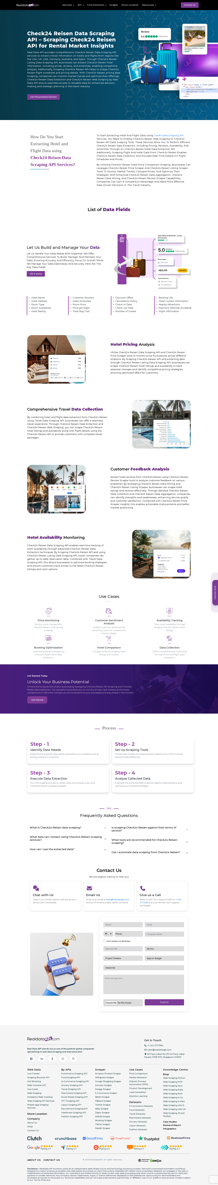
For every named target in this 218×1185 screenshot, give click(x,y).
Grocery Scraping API (72, 1085)
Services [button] (67, 5)
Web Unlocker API (36, 1085)
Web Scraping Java (172, 1086)
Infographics (169, 1129)
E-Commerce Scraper (106, 1093)
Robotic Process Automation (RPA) (138, 1083)
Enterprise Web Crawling (39, 1097)
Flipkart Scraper (103, 1101)
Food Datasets (137, 1110)
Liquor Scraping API (71, 1105)
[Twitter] (31, 1059)
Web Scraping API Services (40, 1101)
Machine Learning (138, 1096)
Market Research (138, 1077)
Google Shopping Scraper (108, 1081)
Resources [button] (148, 5)
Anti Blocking (34, 1081)
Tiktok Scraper (102, 1124)
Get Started (37, 700)
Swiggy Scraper (103, 1089)
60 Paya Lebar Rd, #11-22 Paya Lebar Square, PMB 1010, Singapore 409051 (164, 1055)
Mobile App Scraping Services (37, 1106)
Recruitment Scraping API (74, 1109)
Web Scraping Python (174, 1078)
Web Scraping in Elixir (174, 1101)
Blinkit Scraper (102, 1097)
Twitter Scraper (103, 1105)
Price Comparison (138, 1073)
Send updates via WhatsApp (118, 941)
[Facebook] (52, 1059)
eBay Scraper (101, 1109)
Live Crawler (33, 1073)
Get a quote (36, 274)
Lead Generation (137, 1092)
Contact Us (190, 5)
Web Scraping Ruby (173, 1090)
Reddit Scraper (102, 1128)
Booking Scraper (103, 1120)
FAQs (30, 1126)
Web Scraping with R (173, 1105)
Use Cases (32, 1089)
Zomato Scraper (103, 1085)
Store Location (130, 5)
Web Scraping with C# (174, 1109)
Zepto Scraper (102, 1112)
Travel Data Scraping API (169, 135)
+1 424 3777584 (155, 1045)
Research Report (172, 1125)
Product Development (140, 1088)
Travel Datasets (137, 1114)
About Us (32, 1123)
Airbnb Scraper (102, 1116)
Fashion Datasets (138, 1129)
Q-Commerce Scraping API (75, 1081)
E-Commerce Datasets (141, 1106)
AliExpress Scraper (104, 1077)
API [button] (80, 5)
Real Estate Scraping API (74, 1093)
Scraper (114, 5)
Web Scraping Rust (173, 1093)
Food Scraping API (70, 1077)
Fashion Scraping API (72, 1116)
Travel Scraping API (71, 1089)
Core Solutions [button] (95, 5)
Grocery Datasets (138, 1122)
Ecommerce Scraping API (74, 1073)
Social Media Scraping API (74, 1097)
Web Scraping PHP (172, 1082)
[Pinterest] (73, 1059)
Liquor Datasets (137, 1125)
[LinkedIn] (42, 1059)
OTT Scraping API (70, 1101)
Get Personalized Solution (43, 97)
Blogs (166, 1074)
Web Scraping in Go (173, 1097)
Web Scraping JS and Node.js (173, 1114)
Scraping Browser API (38, 1077)
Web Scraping (34, 1093)
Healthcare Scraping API (73, 1112)
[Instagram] (63, 1059)
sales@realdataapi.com (117, 899)
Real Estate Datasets (140, 1118)
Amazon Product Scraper (108, 1073)
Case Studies (170, 1122)
